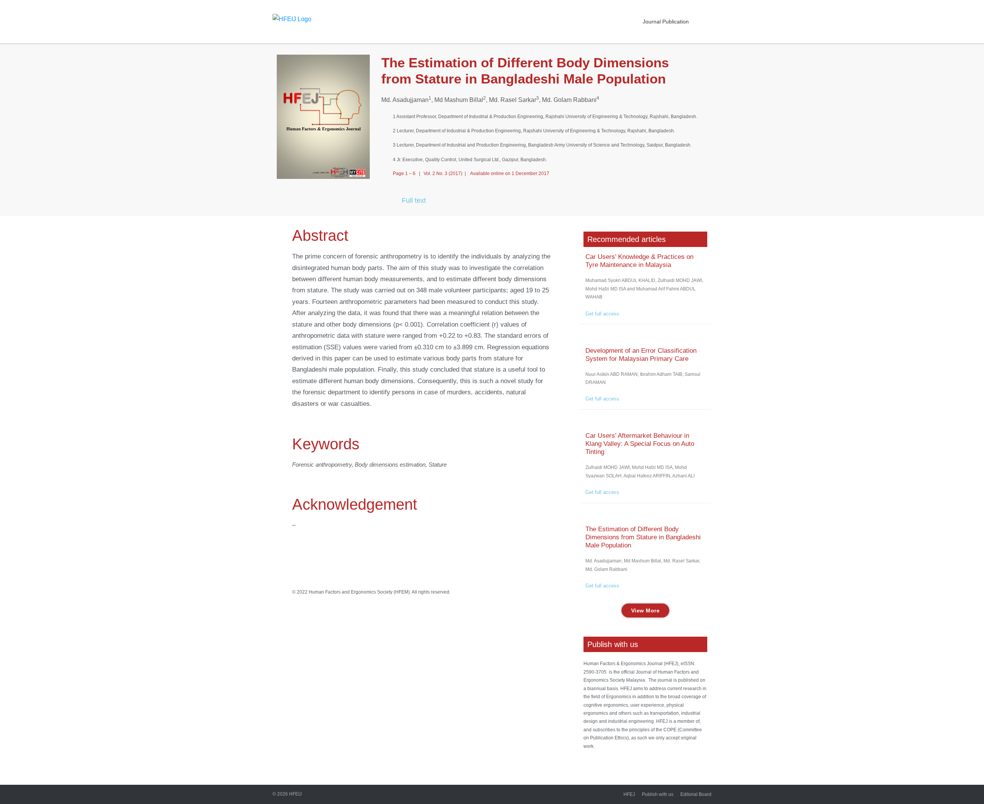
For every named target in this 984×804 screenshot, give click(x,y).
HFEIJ (295, 794)
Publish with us (657, 794)
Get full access (602, 314)
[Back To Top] (962, 783)
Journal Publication (666, 21)
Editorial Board (695, 794)
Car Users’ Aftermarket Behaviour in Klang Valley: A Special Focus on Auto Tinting (639, 443)
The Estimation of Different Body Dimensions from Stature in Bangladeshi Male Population (643, 537)
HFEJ (629, 794)
